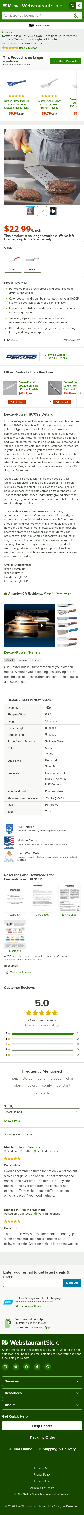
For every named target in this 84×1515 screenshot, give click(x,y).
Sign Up (72, 1283)
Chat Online (22, 1449)
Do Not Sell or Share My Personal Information (42, 1494)
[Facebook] (26, 1366)
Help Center (42, 1426)
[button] (30, 211)
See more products (65, 61)
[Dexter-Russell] (22, 357)
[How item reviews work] (57, 1025)
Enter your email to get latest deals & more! (36, 1274)
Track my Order (42, 1437)
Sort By (8, 1106)
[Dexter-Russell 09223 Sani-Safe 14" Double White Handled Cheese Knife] (22, 392)
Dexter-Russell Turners (22, 652)
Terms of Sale (42, 1468)
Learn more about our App (32, 1327)
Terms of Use (42, 1481)
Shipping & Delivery (59, 1449)
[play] (42, 626)
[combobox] (42, 15)
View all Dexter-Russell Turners (56, 356)
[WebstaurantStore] (42, 1342)
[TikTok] (37, 1366)
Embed (36, 660)
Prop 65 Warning (56, 593)
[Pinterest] (47, 1366)
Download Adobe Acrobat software (23, 959)
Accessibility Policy (42, 1487)
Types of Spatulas (32, 972)
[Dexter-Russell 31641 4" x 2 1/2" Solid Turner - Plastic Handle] (49, 95)
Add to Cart (17, 402)
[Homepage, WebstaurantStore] (42, 5)
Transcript (22, 660)
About (9, 660)
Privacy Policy (42, 1474)
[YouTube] (16, 1366)
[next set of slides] (80, 95)
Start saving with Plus (29, 1306)
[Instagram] (5, 1366)
